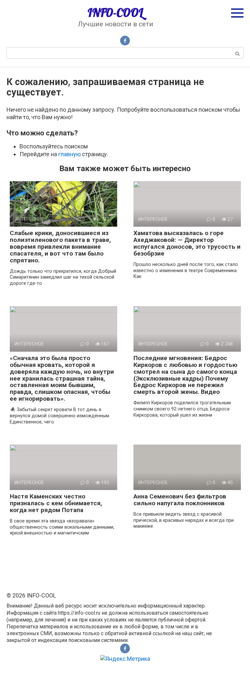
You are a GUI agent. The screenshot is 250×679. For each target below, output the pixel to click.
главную (69, 154)
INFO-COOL (115, 13)
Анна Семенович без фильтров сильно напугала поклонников (179, 500)
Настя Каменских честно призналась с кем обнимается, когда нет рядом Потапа (56, 503)
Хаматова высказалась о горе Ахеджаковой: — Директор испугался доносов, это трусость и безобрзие (187, 243)
